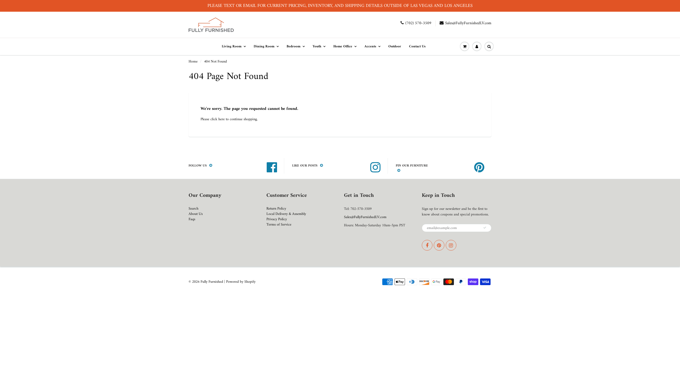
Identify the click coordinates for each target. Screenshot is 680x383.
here (221, 119)
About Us (196, 214)
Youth (317, 46)
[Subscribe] (485, 227)
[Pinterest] (439, 245)
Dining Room (264, 46)
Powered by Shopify (241, 281)
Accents (370, 46)
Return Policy (276, 208)
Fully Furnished (212, 281)
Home (193, 61)
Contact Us (417, 46)
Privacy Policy (276, 219)
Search (193, 208)
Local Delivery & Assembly (286, 214)
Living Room (231, 46)
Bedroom (293, 46)
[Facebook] (427, 245)
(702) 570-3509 (418, 23)
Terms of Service (278, 224)
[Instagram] (451, 245)
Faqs (192, 219)
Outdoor (394, 46)
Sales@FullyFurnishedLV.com (468, 23)
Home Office (342, 46)
